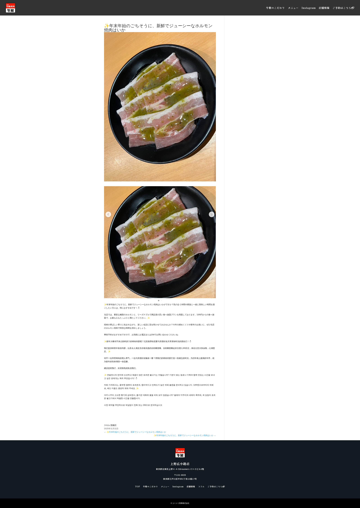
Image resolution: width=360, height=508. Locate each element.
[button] (158, 300)
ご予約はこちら (342, 8)
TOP (137, 486)
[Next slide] (211, 214)
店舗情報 (324, 8)
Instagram (309, 8)
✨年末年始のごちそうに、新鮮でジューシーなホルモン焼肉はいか (135, 432)
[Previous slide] (108, 214)
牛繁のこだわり (275, 8)
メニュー (293, 8)
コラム (201, 486)
